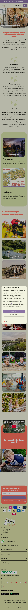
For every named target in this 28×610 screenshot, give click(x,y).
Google (19, 303)
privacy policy (14, 303)
